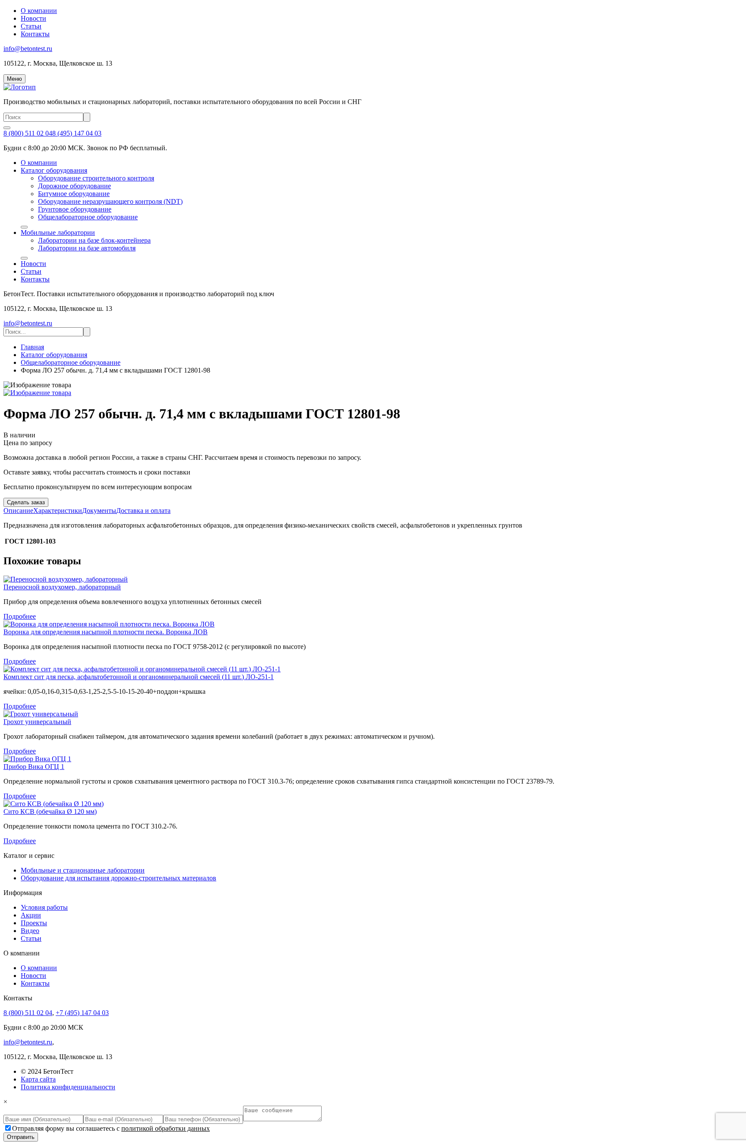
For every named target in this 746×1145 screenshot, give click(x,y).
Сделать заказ (26, 502)
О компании (39, 10)
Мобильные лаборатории (58, 232)
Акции (31, 915)
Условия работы (44, 907)
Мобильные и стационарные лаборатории (83, 870)
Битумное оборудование (74, 193)
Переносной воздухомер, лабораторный (62, 587)
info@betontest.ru (27, 48)
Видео (30, 930)
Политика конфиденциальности (68, 1087)
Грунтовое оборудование (74, 209)
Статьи (31, 26)
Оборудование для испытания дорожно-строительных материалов (118, 878)
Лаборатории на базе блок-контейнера (94, 240)
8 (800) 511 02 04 (27, 133)
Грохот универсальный (37, 721)
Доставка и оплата (143, 510)
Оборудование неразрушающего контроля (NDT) (110, 201)
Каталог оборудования (54, 170)
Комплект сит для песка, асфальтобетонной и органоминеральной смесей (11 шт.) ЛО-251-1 (138, 676)
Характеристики (57, 510)
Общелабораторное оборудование (88, 217)
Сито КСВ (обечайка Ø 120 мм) (50, 811)
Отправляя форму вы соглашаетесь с (111, 1128)
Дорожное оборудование (74, 186)
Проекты (34, 923)
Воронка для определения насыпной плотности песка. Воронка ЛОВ (105, 632)
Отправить (21, 1137)
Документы (99, 510)
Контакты (35, 34)
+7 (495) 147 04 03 (82, 1012)
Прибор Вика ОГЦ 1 (33, 766)
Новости (33, 18)
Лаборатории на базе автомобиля (87, 248)
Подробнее (19, 616)
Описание (18, 510)
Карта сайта (38, 1079)
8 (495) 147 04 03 (76, 133)
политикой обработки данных (165, 1128)
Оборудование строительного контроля (96, 178)
